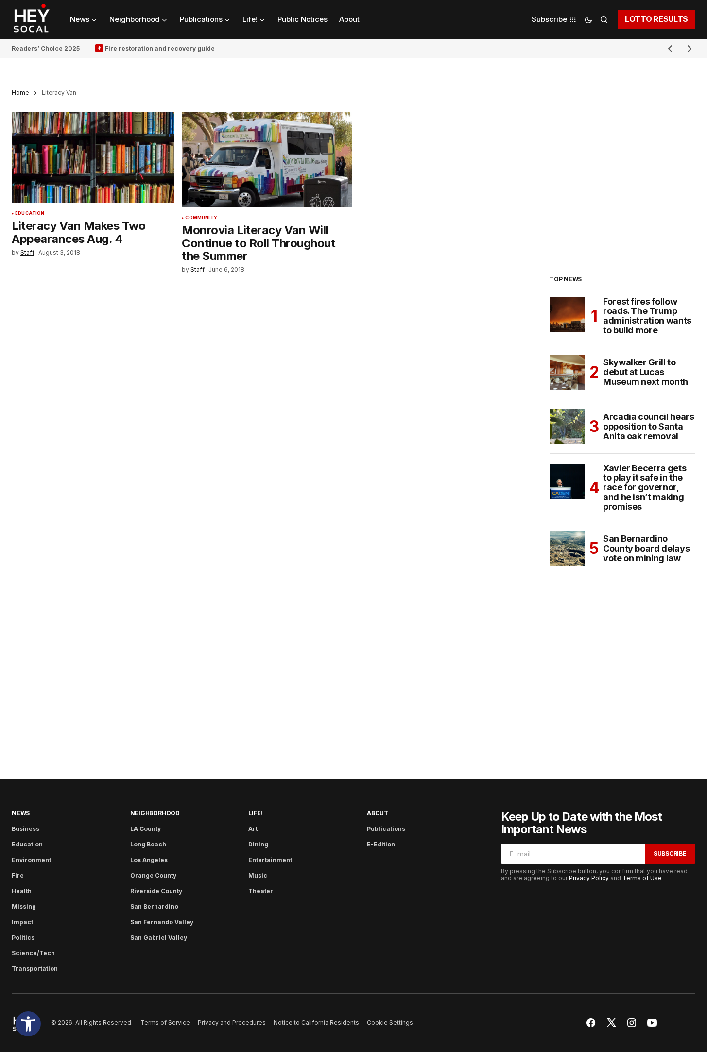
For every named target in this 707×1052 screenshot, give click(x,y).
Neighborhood (155, 813)
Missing (24, 906)
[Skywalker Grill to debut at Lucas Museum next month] (567, 372)
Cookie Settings (390, 1022)
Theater (260, 891)
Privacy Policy (589, 877)
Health (22, 891)
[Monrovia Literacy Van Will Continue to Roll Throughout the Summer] (267, 159)
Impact (22, 922)
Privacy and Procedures (232, 1022)
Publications (386, 828)
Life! (255, 813)
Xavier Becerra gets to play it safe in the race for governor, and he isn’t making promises (644, 488)
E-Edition (381, 844)
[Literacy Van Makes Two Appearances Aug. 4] (93, 157)
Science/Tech (33, 953)
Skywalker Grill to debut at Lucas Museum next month (645, 372)
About (377, 813)
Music (257, 875)
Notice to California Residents (316, 1022)
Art (253, 828)
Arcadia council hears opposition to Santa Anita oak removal (648, 426)
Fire (18, 875)
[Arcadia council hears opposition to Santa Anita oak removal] (567, 426)
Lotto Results (656, 19)
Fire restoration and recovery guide (160, 48)
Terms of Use (642, 877)
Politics (23, 937)
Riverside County (156, 891)
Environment (31, 859)
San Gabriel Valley (158, 937)
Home (20, 92)
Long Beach (148, 844)
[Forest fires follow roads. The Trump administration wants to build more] (567, 314)
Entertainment (270, 859)
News (21, 813)
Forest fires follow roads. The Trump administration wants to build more (647, 316)
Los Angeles (149, 859)
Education (30, 213)
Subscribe (670, 853)
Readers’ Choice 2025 (46, 48)
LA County (145, 828)
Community (201, 217)
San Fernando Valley (161, 922)
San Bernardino (154, 906)
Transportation (35, 968)
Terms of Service (165, 1022)
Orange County (153, 875)
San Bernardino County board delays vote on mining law (646, 548)
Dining (258, 844)
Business (25, 828)
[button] (28, 1023)
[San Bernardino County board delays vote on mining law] (567, 548)
